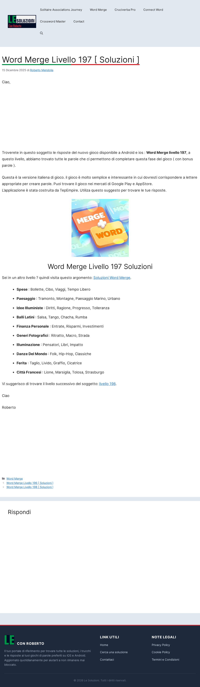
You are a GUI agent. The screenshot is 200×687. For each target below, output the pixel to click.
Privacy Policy (161, 645)
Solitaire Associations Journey (61, 10)
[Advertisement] (100, 118)
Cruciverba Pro (125, 10)
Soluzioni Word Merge (111, 277)
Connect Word (153, 10)
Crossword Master (53, 21)
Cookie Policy (161, 652)
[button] (41, 33)
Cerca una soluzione (114, 652)
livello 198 (107, 384)
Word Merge (98, 10)
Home (104, 645)
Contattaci (107, 659)
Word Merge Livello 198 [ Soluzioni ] (29, 487)
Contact (78, 21)
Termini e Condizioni (165, 659)
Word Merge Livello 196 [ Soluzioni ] (29, 483)
